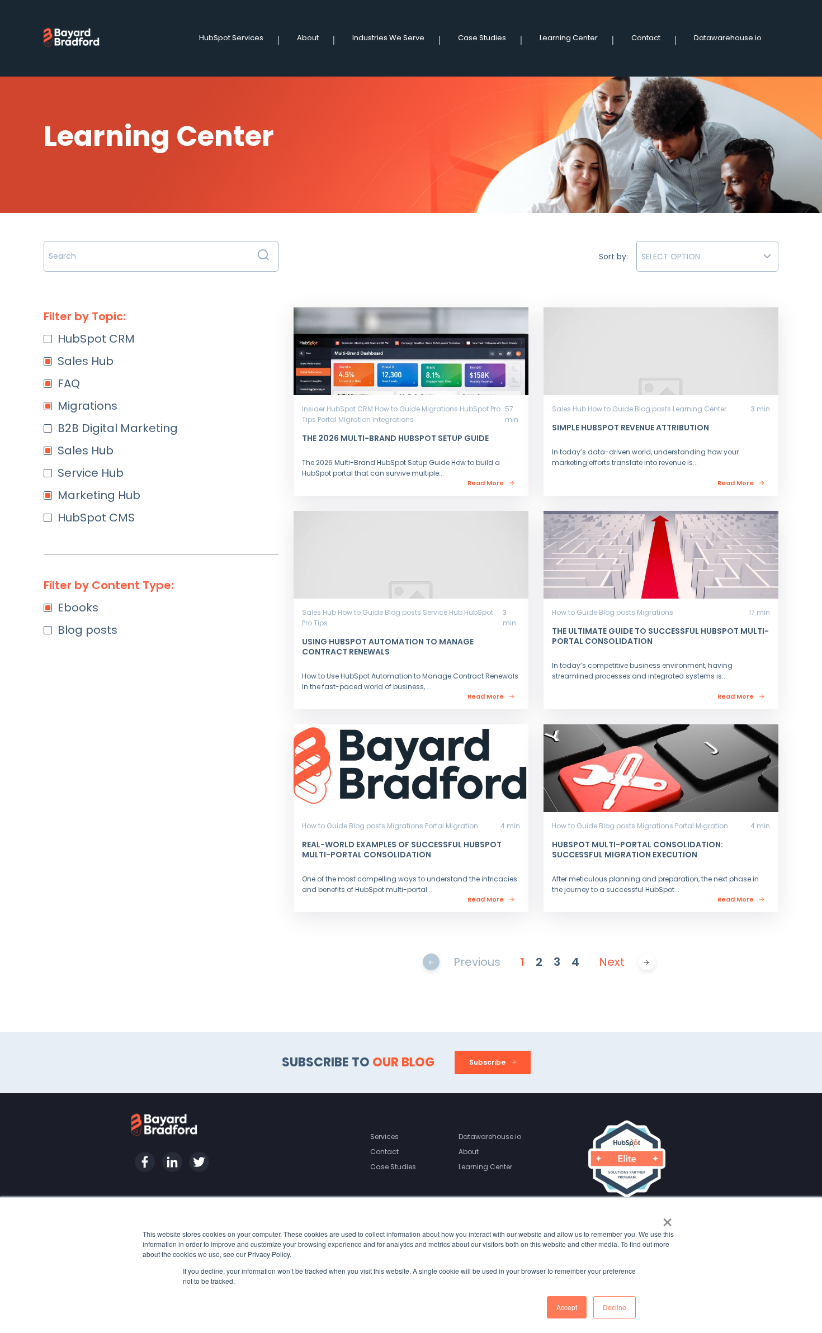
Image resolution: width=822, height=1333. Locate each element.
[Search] (263, 256)
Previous (476, 962)
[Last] (647, 961)
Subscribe (488, 1062)
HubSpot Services (231, 37)
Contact (645, 37)
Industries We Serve (388, 37)
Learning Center (569, 37)
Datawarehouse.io (728, 37)
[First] (431, 961)
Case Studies (482, 37)
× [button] (667, 1218)
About (308, 37)
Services (384, 1136)
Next (612, 962)
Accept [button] (566, 1307)
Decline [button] (614, 1307)
